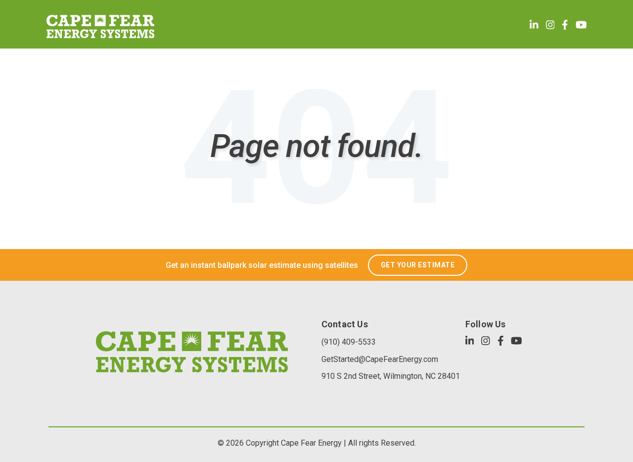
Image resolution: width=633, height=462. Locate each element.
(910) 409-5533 (348, 342)
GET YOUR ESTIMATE (418, 265)
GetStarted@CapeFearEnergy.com (379, 359)
